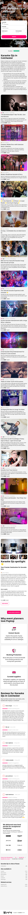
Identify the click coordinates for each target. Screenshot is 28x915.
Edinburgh (3, 879)
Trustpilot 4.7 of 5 (19, 912)
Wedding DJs (3, 884)
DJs (15, 857)
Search (19, 2)
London (2, 871)
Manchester (3, 872)
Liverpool (3, 877)
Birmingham (3, 874)
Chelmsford (3, 866)
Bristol (2, 876)
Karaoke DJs (21, 857)
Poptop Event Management (7, 857)
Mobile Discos (4, 886)
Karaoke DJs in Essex (5, 858)
